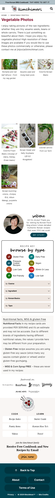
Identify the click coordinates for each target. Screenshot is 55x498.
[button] (3, 8)
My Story (38, 235)
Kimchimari (26, 8)
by (10, 283)
